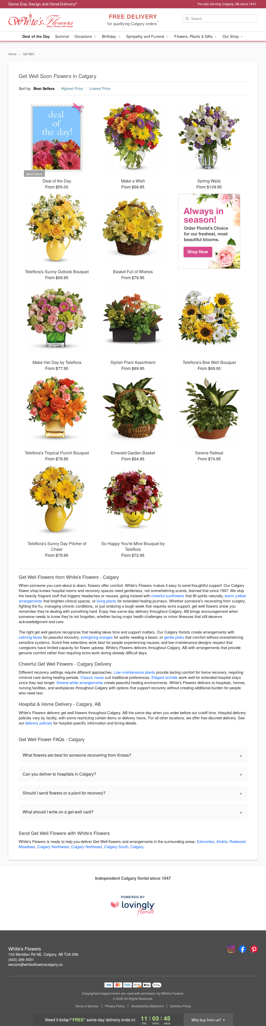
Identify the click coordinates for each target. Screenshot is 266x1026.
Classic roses (92, 677)
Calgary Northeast (86, 846)
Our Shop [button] (231, 36)
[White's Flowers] (45, 20)
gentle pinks (174, 637)
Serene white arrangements (79, 682)
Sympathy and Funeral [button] (145, 36)
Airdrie (221, 841)
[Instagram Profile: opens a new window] (231, 949)
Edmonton (205, 841)
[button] (252, 1003)
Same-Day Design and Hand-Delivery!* (43, 3)
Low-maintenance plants (134, 672)
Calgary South (116, 846)
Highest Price (72, 88)
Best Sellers (44, 88)
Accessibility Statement (147, 1006)
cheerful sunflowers (167, 595)
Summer (62, 36)
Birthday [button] (109, 36)
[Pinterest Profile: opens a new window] (254, 949)
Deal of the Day (36, 36)
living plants (106, 600)
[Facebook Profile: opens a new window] (242, 949)
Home (12, 54)
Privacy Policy (115, 1006)
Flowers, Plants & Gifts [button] (193, 36)
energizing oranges (97, 637)
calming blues (30, 637)
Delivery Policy (180, 1006)
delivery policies (38, 723)
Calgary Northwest (53, 846)
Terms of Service (86, 1006)
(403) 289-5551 (21, 959)
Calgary (136, 846)
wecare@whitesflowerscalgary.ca (35, 964)
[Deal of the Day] (209, 231)
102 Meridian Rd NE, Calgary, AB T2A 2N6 (43, 954)
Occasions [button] (84, 36)
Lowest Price (99, 88)
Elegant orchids (164, 677)
